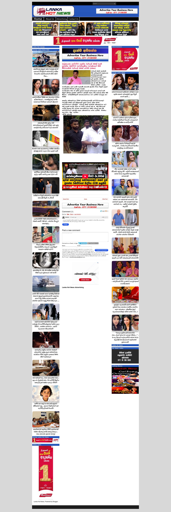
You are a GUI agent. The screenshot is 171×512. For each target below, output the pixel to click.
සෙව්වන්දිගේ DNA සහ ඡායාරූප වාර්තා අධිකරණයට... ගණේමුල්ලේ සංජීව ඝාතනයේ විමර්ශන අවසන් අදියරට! (45, 99)
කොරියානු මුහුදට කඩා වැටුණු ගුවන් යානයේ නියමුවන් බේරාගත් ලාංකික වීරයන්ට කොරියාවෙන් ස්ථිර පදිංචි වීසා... (45, 72)
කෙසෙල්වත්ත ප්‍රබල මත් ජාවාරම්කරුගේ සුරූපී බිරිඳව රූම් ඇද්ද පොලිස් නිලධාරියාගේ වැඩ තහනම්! (46, 125)
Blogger (55, 501)
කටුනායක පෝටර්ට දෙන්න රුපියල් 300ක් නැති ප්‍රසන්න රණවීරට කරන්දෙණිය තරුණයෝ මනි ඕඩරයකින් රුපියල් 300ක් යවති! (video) (82, 66)
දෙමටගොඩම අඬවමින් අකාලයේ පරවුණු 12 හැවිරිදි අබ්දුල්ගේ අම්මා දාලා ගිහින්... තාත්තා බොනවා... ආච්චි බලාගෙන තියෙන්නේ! (45, 325)
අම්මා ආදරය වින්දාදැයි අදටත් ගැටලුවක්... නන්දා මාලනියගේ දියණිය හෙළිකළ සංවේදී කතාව (125, 145)
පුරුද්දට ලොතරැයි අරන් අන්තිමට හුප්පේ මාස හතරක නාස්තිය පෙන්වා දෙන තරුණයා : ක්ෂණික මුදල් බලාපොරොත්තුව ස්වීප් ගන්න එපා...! (125, 308)
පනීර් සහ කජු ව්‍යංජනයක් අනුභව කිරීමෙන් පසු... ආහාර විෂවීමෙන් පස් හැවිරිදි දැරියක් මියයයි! (45, 405)
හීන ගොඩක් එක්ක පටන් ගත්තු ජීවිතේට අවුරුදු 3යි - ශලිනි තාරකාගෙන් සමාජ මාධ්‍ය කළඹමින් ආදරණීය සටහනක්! (125, 172)
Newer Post (66, 199)
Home (85, 199)
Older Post (104, 199)
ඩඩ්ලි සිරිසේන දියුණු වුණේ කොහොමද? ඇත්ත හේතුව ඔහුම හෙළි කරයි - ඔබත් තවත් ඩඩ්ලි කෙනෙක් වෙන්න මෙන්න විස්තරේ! (125, 231)
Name (63, 245)
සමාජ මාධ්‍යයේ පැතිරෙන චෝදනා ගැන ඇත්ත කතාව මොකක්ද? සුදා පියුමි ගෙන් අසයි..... (125, 94)
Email (78, 245)
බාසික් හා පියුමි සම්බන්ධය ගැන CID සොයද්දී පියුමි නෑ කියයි (45, 196)
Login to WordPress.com (93, 243)
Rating (71, 214)
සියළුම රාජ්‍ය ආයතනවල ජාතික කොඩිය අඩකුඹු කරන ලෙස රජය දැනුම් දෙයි (45, 149)
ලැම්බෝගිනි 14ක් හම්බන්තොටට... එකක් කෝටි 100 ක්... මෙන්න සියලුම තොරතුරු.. (46, 221)
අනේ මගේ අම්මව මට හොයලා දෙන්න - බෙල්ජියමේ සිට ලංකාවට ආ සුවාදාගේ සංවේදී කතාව (125, 281)
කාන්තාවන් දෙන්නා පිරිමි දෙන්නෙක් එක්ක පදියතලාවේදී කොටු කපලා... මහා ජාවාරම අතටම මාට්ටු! (45, 431)
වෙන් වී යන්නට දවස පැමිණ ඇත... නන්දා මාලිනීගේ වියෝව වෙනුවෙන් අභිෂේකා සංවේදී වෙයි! (125, 119)
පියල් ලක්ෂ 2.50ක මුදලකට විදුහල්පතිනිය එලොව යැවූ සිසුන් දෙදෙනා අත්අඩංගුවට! (46, 246)
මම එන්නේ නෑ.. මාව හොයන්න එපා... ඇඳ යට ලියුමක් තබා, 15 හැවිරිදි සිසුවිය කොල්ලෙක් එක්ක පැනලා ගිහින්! (46, 380)
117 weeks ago (73, 217)
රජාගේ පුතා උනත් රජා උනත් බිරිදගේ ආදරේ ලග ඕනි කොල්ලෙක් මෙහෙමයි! (125, 256)
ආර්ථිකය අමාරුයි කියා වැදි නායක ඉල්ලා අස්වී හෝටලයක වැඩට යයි (46, 173)
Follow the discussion (106, 211)
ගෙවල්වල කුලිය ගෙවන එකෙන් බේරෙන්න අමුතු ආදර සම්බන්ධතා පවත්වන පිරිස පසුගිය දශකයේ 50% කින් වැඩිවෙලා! (46, 353)
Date (68, 214)
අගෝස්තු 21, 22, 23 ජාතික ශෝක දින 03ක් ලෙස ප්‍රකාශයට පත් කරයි (46, 271)
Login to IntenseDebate (82, 243)
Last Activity (77, 214)
